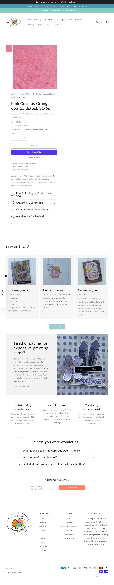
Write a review (72, 487)
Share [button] (15, 223)
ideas (44, 550)
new (43, 519)
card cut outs (43, 526)
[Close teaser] (6, 276)
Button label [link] (57, 326)
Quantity (13, 133)
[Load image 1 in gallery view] (9, 48)
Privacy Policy (69, 530)
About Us (69, 523)
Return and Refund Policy (69, 526)
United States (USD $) (14, 573)
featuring (43, 523)
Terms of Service (70, 538)
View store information (20, 170)
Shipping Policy (69, 534)
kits (43, 534)
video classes (43, 546)
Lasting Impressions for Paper (100, 576)
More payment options (34, 157)
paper (43, 530)
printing (43, 542)
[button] (38, 19)
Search (69, 519)
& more (43, 538)
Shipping (13, 125)
